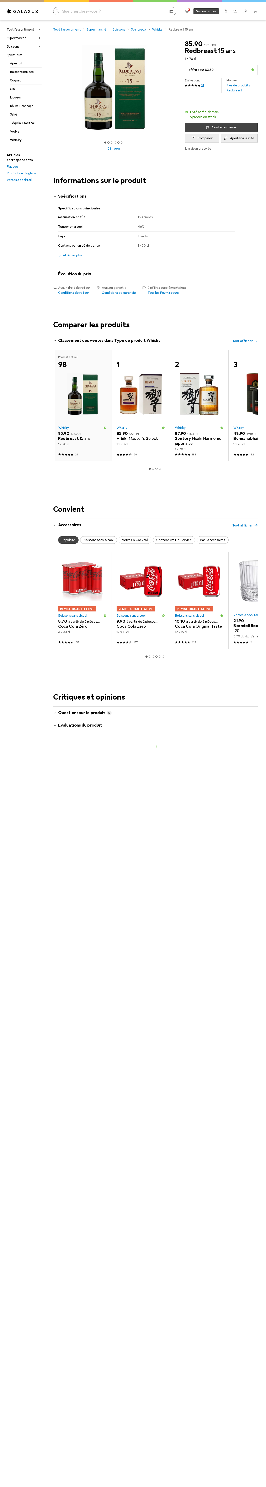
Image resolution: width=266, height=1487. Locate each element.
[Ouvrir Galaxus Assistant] (225, 11)
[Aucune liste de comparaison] (235, 11)
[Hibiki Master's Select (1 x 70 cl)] (141, 536)
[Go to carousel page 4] (156, 454)
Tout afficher (242, 341)
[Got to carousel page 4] (115, 142)
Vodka (14, 131)
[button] (252, 69)
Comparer (204, 138)
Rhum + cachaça (21, 106)
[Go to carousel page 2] (150, 454)
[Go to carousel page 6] (163, 454)
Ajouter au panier (224, 127)
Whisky (15, 140)
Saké (13, 114)
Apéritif (16, 63)
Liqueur (15, 97)
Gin (12, 89)
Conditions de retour (73, 293)
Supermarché (17, 38)
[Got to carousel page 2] (108, 142)
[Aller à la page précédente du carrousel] (61, 398)
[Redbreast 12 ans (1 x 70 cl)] (199, 398)
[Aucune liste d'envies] (245, 11)
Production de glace (21, 173)
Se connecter (206, 11)
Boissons (13, 46)
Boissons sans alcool (72, 746)
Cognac (15, 80)
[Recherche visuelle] (171, 11)
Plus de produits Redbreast (238, 85)
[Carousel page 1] (105, 142)
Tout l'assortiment (20, 29)
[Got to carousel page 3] (112, 142)
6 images (114, 148)
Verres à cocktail (19, 180)
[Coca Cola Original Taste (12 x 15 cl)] (199, 731)
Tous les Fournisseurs (163, 293)
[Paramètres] (187, 11)
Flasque (12, 167)
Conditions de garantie (119, 293)
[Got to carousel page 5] (118, 142)
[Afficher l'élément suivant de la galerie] (176, 88)
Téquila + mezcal (22, 123)
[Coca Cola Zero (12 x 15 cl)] (141, 731)
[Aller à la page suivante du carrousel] (250, 398)
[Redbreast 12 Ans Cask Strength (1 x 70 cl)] (82, 398)
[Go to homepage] (22, 11)
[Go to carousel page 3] (153, 454)
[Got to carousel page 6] (122, 142)
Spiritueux (14, 55)
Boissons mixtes (22, 72)
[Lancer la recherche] (57, 11)
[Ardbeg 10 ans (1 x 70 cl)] (141, 398)
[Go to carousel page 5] (160, 454)
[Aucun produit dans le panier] (255, 11)
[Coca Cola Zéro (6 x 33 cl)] (82, 731)
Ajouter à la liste (242, 138)
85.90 (194, 44)
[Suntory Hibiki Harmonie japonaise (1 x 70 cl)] (199, 536)
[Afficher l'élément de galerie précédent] (52, 88)
